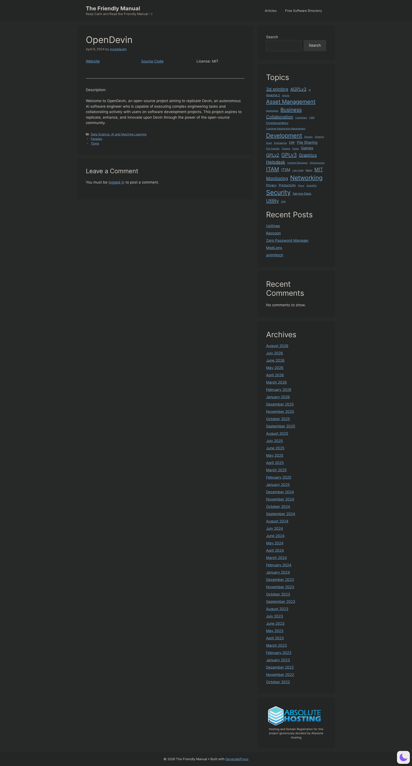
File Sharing (307, 142)
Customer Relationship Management (285, 128)
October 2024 (278, 506)
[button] (403, 757)
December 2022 (280, 667)
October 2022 (278, 682)
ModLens (274, 248)
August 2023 (277, 609)
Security (278, 192)
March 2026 (276, 382)
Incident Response (297, 162)
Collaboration (279, 116)
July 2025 (274, 441)
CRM (311, 117)
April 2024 (275, 550)
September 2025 (280, 426)
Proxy (301, 185)
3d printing (277, 89)
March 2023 (276, 645)
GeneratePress (237, 759)
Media (309, 170)
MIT (318, 169)
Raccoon (273, 233)
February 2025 (278, 477)
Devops (308, 136)
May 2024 (274, 543)
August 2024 (277, 521)
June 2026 (275, 360)
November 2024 (280, 499)
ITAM (272, 169)
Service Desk (302, 193)
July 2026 (274, 353)
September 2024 (280, 514)
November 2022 (280, 675)
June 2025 (275, 448)
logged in (116, 182)
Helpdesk (275, 162)
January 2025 (278, 485)
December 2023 (280, 580)
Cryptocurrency (277, 123)
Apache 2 (273, 95)
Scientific (311, 185)
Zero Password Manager (287, 240)
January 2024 (278, 572)
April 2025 (275, 463)
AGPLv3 (298, 89)
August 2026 (277, 346)
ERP (292, 142)
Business (291, 110)
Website (93, 61)
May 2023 (274, 631)
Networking (306, 177)
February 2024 (278, 565)
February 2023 (278, 653)
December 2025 (280, 404)
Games (307, 148)
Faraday (96, 139)
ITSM (285, 169)
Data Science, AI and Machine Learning (119, 134)
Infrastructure (317, 162)
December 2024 (280, 492)
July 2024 (274, 528)
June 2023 (275, 623)
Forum (295, 148)
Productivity (287, 185)
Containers (301, 117)
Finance (286, 148)
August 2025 (277, 433)
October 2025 (278, 419)
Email (269, 143)
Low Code (297, 170)
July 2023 (274, 616)
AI (310, 90)
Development (284, 135)
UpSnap (273, 226)
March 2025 (276, 470)
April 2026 (275, 375)
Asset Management (290, 101)
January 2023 (278, 660)
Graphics (308, 155)
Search (272, 37)
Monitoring (277, 178)
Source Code (152, 61)
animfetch (274, 255)
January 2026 (278, 397)
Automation (272, 110)
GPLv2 (272, 155)
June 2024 (275, 536)
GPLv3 (289, 155)
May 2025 (274, 455)
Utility (272, 201)
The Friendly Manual (113, 8)
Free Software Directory (303, 11)
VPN (283, 201)
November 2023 (280, 587)
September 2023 (280, 601)
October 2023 (278, 594)
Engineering (280, 143)
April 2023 (275, 638)
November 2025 (280, 411)
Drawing (319, 136)
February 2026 (278, 390)
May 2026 (274, 368)
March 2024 (276, 558)
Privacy (271, 185)
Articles (271, 11)
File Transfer (273, 148)
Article (285, 95)
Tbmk (95, 143)
